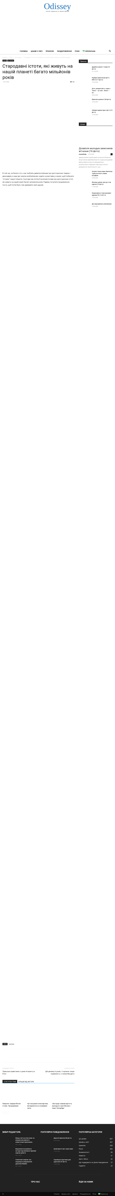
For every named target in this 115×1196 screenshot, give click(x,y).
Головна (24, 51)
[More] (25, 87)
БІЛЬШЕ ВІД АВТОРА (26, 1082)
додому (4, 57)
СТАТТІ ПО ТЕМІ (10, 1082)
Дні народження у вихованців (102, 204)
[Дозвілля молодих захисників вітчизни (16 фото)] (96, 137)
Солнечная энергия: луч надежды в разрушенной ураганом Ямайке (23, 1162)
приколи (50, 51)
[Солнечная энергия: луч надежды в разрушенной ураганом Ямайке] (8, 1163)
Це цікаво (18, 57)
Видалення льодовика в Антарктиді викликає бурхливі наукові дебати (25, 1151)
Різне (77, 51)
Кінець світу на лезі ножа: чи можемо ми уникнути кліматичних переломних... (24, 1140)
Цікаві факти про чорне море (63, 1149)
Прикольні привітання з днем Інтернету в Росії (18, 1072)
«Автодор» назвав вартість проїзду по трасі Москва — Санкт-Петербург (62, 1106)
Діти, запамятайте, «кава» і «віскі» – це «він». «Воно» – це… (101, 90)
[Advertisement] (57, 31)
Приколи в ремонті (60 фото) (101, 99)
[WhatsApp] (20, 87)
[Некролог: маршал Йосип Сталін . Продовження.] (13, 1094)
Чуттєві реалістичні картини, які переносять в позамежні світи (37, 1106)
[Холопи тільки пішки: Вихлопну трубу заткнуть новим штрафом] (84, 174)
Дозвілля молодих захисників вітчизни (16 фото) (96, 150)
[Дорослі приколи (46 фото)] (46, 1141)
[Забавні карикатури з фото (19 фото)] (84, 113)
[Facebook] (4, 87)
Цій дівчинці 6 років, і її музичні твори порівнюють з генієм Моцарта (59, 1072)
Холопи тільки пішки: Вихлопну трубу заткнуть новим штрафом (102, 173)
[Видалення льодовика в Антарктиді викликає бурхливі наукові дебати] (8, 1152)
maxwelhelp (82, 154)
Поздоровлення (64, 51)
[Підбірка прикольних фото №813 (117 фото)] (84, 81)
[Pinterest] (15, 87)
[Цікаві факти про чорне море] (46, 1152)
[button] (110, 51)
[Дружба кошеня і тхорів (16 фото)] (84, 70)
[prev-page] (3, 1112)
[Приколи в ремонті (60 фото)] (84, 102)
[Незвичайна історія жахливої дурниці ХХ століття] (84, 196)
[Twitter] (10, 87)
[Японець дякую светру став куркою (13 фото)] (84, 185)
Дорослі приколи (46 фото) (63, 1138)
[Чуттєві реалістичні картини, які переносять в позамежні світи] (38, 1094)
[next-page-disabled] (7, 1112)
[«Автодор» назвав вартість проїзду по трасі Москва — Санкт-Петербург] (63, 1094)
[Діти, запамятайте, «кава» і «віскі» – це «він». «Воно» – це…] (84, 91)
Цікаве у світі (37, 51)
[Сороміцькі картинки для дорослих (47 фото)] (46, 1163)
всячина (11, 1044)
